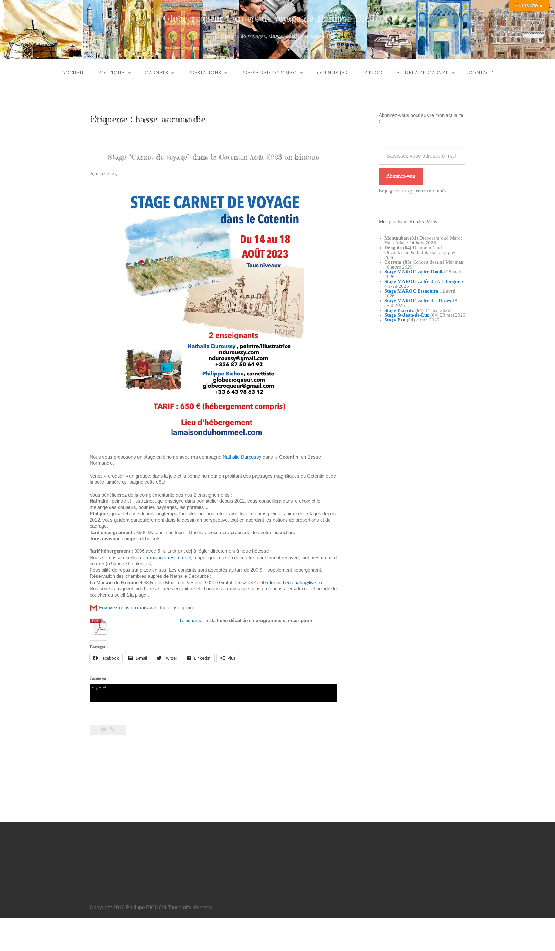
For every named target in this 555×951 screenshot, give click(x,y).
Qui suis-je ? (332, 73)
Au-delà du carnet (422, 73)
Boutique (111, 73)
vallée (414, 271)
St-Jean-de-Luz (413, 315)
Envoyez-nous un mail (122, 607)
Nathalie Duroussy (242, 457)
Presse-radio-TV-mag (269, 73)
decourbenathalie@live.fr (294, 582)
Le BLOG (371, 73)
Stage (390, 315)
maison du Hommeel (169, 557)
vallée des (417, 300)
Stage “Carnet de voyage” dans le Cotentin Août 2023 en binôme (213, 157)
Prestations (204, 73)
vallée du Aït (424, 281)
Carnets (156, 73)
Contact (481, 73)
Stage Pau (394, 319)
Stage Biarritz (399, 310)
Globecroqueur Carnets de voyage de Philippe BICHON (277, 18)
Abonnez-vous (401, 176)
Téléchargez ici (195, 620)
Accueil (73, 73)
